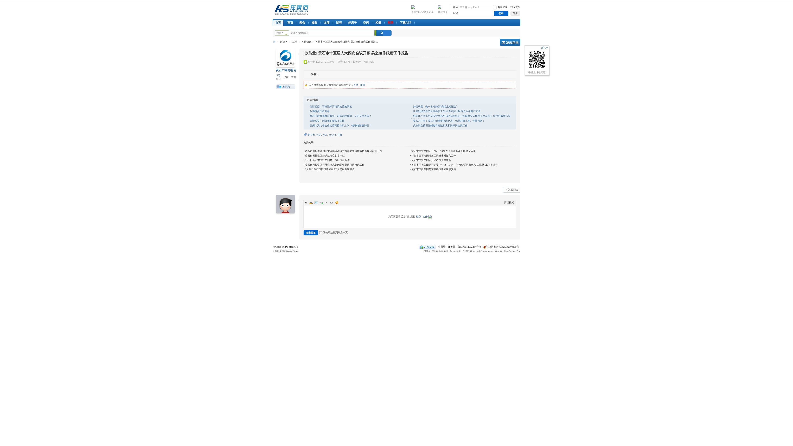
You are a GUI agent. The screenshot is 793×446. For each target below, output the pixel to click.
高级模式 (509, 202)
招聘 (390, 22)
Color (311, 202)
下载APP (405, 22)
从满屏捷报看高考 (320, 111)
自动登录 (502, 7)
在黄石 (274, 42)
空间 (366, 22)
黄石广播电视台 (286, 70)
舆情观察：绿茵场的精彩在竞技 (327, 120)
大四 (324, 134)
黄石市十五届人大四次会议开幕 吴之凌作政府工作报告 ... (346, 41)
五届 (318, 134)
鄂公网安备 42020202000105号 (502, 246)
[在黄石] (291, 9)
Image (316, 202)
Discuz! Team (292, 251)
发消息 (286, 86)
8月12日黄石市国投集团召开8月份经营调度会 (330, 169)
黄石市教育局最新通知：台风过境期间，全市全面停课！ (341, 116)
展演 (339, 22)
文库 (327, 22)
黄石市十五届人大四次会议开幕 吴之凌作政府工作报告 (363, 53)
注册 (362, 84)
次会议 (332, 134)
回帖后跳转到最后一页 (335, 232)
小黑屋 (441, 246)
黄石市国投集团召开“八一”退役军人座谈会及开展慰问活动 (443, 151)
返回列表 (513, 189)
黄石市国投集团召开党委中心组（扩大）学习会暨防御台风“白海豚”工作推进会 (454, 164)
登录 (355, 84)
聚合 (302, 22)
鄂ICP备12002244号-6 (469, 246)
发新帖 (510, 42)
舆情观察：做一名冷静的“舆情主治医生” (435, 106)
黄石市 (311, 134)
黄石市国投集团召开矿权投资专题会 (431, 160)
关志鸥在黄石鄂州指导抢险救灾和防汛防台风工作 (440, 125)
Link (321, 202)
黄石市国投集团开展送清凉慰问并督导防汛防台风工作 (334, 164)
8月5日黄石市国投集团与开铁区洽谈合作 (327, 160)
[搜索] (384, 33)
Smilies (337, 202)
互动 (294, 41)
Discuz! (289, 246)
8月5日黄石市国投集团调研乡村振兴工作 (433, 155)
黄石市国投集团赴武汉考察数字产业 (325, 155)
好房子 (352, 22)
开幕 (339, 134)
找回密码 (515, 7)
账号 (455, 7)
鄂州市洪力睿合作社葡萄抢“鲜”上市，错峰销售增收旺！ (340, 125)
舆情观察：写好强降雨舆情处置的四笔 (331, 106)
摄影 (314, 22)
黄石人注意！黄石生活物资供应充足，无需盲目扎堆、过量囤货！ (449, 120)
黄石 (290, 22)
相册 (378, 22)
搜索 (279, 33)
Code (332, 202)
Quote (326, 202)
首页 (278, 22)
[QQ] (427, 246)
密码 (455, 13)
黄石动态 (306, 41)
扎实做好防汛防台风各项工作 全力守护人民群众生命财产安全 (447, 111)
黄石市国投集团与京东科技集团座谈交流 (433, 169)
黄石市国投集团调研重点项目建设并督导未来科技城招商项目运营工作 (343, 151)
